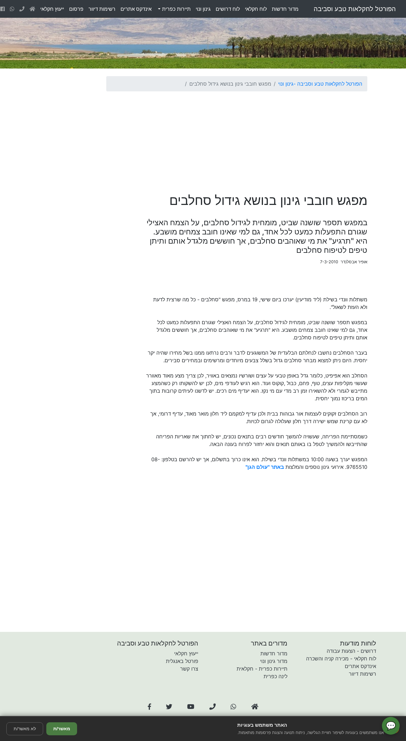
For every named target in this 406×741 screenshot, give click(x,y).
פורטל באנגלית (182, 661)
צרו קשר (189, 669)
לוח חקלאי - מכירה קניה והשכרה (341, 658)
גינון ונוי (285, 84)
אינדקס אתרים (360, 666)
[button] (149, 706)
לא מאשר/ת (25, 728)
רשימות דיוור (362, 674)
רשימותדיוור (101, 9)
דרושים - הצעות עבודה (351, 651)
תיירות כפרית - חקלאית (262, 669)
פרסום (76, 9)
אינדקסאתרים (136, 9)
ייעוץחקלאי (52, 9)
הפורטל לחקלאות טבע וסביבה (355, 9)
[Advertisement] (236, 140)
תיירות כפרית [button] (175, 9)
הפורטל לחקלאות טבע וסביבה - (327, 84)
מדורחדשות (285, 9)
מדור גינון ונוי (273, 661)
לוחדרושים (228, 9)
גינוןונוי (203, 9)
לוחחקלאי (256, 9)
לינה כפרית (275, 676)
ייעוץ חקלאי (186, 653)
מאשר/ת (61, 728)
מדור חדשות (273, 653)
